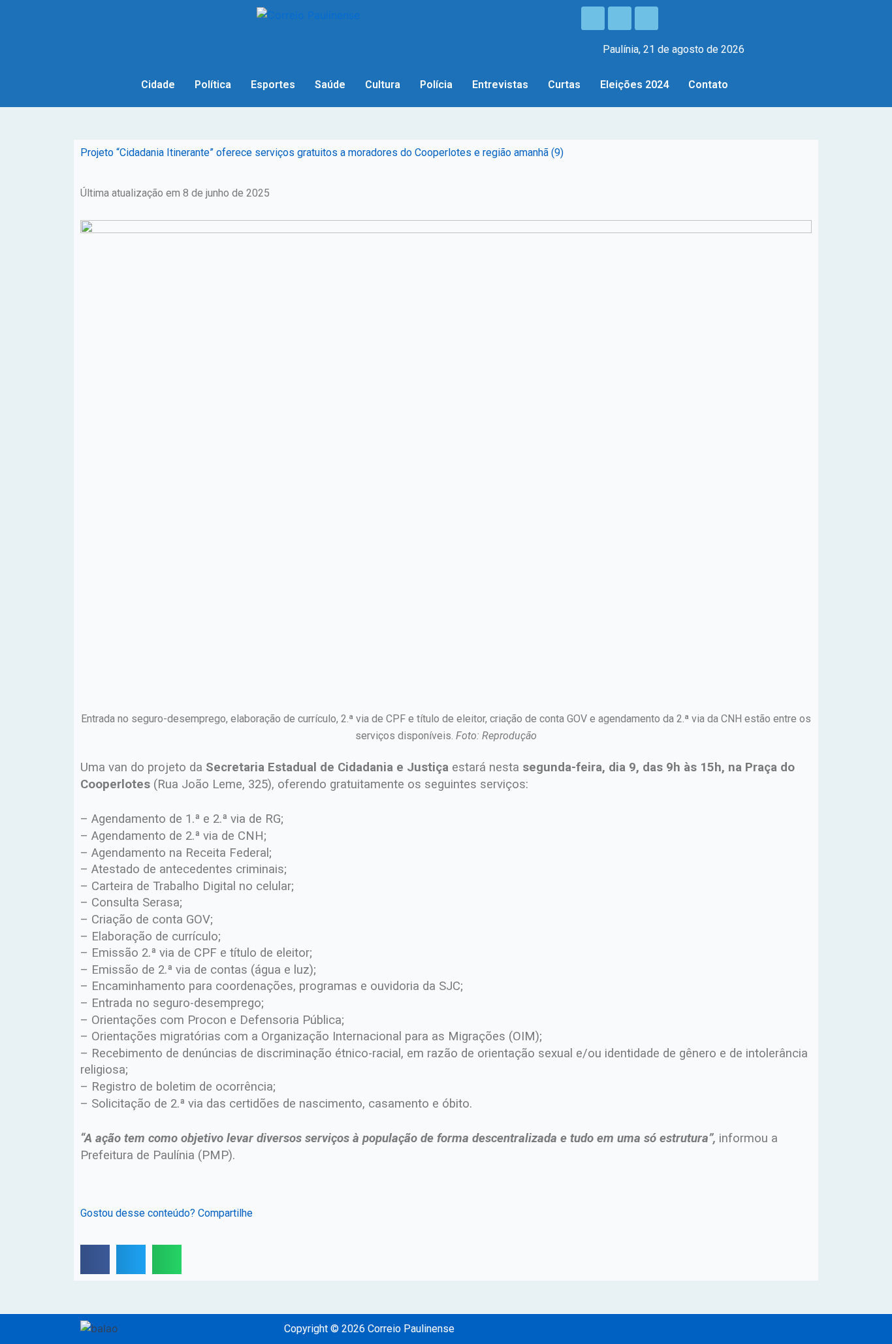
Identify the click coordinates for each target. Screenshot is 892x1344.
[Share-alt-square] (646, 18)
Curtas (564, 84)
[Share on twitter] (131, 1259)
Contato (708, 84)
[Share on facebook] (95, 1259)
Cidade (158, 84)
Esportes (273, 84)
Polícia (436, 84)
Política (213, 84)
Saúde (330, 84)
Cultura (382, 84)
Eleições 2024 (634, 84)
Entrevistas (500, 84)
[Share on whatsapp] (167, 1259)
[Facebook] (593, 18)
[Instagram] (619, 18)
